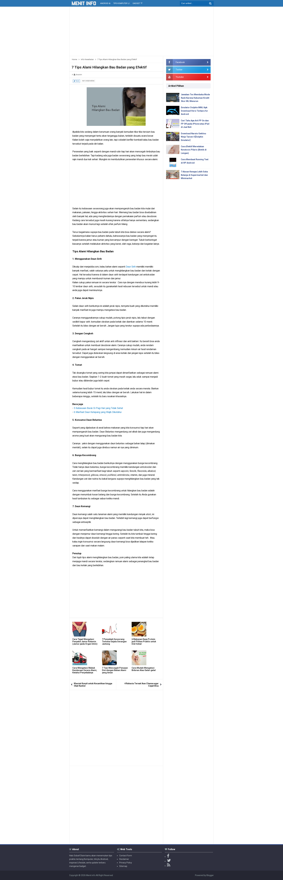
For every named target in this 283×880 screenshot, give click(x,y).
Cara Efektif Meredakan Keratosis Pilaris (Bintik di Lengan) (194, 149)
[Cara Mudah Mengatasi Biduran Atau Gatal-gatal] (146, 658)
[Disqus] (116, 727)
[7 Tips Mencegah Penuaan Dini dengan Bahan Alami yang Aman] (116, 658)
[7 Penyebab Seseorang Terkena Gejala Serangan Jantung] (116, 629)
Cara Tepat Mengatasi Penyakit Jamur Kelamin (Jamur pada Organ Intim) (84, 641)
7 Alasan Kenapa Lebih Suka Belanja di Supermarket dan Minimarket (194, 174)
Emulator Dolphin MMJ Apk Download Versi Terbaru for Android (194, 110)
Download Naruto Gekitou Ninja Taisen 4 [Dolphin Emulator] (193, 136)
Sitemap (123, 866)
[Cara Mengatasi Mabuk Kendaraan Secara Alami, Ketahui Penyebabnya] (86, 658)
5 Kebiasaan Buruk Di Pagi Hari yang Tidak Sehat (98, 408)
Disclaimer (124, 859)
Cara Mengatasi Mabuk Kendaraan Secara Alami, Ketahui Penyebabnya (84, 670)
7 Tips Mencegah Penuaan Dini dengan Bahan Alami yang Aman (115, 670)
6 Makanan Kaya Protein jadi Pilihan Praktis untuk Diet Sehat (144, 641)
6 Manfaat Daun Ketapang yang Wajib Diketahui (97, 412)
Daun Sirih (131, 266)
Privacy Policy (125, 862)
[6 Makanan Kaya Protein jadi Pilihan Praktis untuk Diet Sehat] (146, 629)
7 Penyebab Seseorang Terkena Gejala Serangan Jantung (114, 641)
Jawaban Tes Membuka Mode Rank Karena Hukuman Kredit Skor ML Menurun (195, 97)
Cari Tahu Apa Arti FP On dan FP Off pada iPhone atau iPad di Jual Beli (195, 123)
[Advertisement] (141, 32)
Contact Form (125, 855)
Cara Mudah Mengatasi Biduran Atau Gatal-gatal (144, 669)
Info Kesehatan (88, 81)
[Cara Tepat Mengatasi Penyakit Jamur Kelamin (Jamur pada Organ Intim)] (86, 629)
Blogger (210, 875)
